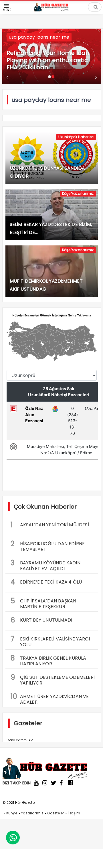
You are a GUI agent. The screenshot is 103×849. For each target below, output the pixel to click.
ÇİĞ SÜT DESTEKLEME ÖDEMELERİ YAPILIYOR (53, 679)
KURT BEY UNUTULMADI (41, 620)
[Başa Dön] (93, 839)
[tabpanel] (51, 56)
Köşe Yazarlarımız (78, 193)
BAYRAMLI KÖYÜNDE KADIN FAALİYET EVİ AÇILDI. (45, 565)
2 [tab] (53, 76)
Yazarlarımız (32, 813)
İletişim (74, 813)
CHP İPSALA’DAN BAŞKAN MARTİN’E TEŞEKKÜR (43, 603)
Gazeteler (55, 813)
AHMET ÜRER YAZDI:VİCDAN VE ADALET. (50, 698)
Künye (11, 813)
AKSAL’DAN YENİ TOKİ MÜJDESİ (50, 524)
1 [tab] (49, 76)
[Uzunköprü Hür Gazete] (51, 10)
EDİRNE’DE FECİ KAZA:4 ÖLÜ (46, 582)
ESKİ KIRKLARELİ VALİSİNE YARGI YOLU (50, 641)
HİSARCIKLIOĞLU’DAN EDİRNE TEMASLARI (48, 546)
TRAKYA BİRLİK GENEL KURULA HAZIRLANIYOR (48, 660)
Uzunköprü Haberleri (76, 136)
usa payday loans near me (39, 37)
